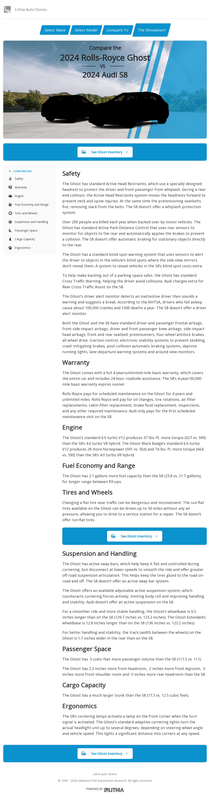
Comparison (22, 171)
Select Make (55, 30)
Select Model (86, 30)
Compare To (117, 30)
